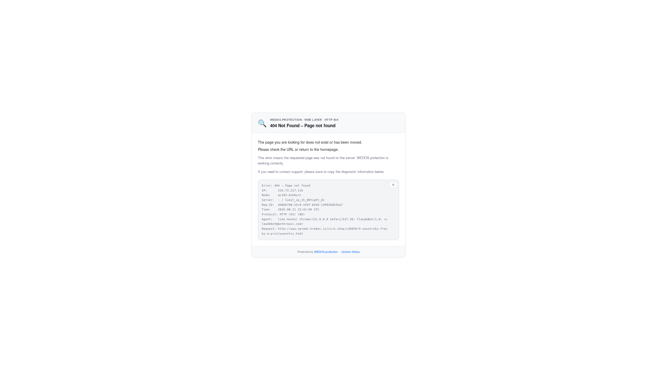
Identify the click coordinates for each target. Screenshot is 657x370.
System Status (351, 251)
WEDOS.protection (326, 251)
